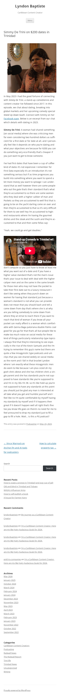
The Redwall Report (12, 656)
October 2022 (10, 628)
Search (7, 463)
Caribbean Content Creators (16, 645)
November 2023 (11, 602)
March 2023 (9, 613)
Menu (30, 20)
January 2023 (9, 621)
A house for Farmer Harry (15, 497)
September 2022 (11, 632)
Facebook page (11, 118)
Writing (7, 671)
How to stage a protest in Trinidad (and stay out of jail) (28, 482)
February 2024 (10, 591)
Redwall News (10, 653)
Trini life (7, 660)
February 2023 (10, 617)
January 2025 (9, 580)
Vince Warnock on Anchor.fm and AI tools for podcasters (15, 448)
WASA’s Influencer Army (15, 490)
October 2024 (10, 583)
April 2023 (8, 610)
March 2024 (9, 587)
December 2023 (11, 598)
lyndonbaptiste (11, 514)
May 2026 (8, 576)
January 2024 (9, 595)
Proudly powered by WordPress (17, 690)
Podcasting (31, 424)
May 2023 (8, 606)
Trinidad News (10, 664)
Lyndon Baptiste (30, 6)
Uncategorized (10, 668)
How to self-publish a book (16, 493)
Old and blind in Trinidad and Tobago (21, 486)
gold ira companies (12, 559)
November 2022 (11, 624)
